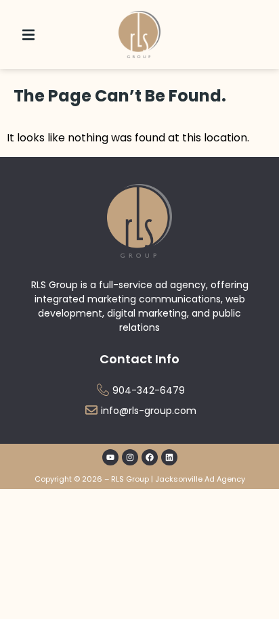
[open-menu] (28, 34)
